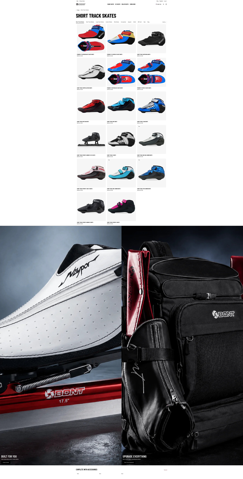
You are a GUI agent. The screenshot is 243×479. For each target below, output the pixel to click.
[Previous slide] (139, 38)
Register (161, 1)
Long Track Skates (100, 21)
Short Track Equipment (129, 462)
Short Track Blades (90, 21)
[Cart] (166, 4)
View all (165, 469)
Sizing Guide (82, 1)
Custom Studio (6, 462)
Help (77, 1)
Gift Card (140, 21)
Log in (165, 1)
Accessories (123, 21)
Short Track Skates (80, 21)
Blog (157, 1)
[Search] (163, 4)
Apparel (129, 21)
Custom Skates (109, 21)
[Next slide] (164, 38)
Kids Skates (116, 21)
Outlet (134, 21)
